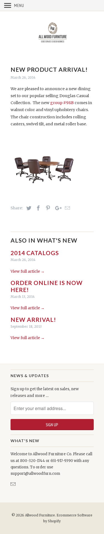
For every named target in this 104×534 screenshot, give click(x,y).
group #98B (62, 102)
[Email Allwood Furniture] (14, 484)
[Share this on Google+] (56, 208)
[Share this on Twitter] (28, 208)
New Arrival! (33, 319)
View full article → (28, 271)
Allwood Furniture (40, 515)
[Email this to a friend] (66, 208)
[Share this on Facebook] (37, 208)
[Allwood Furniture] (52, 33)
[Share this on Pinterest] (47, 208)
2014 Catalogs (35, 252)
